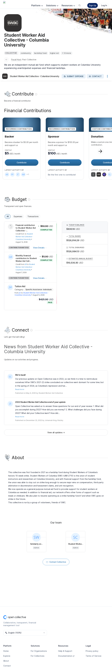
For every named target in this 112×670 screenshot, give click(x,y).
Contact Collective (57, 562)
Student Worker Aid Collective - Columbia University (34, 76)
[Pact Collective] (104, 174)
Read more (19, 389)
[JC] (18, 174)
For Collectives (37, 656)
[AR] (7, 174)
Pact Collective (29, 59)
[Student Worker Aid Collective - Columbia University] (5, 76)
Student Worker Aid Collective (51, 393)
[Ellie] (109, 174)
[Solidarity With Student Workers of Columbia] (93, 174)
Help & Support (65, 651)
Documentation (65, 656)
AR (26, 264)
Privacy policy (92, 651)
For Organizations (39, 651)
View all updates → (56, 432)
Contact (7, 666)
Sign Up (92, 5)
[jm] (10, 287)
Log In (104, 5)
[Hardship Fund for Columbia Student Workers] (99, 174)
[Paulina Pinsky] (12, 174)
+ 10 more (66, 53)
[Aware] (23, 174)
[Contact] (6, 59)
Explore (6, 656)
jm (20, 293)
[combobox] (25, 632)
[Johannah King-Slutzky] (10, 403)
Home (6, 651)
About (6, 661)
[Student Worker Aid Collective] (10, 376)
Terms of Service (93, 656)
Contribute (21, 162)
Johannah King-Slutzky (54, 420)
